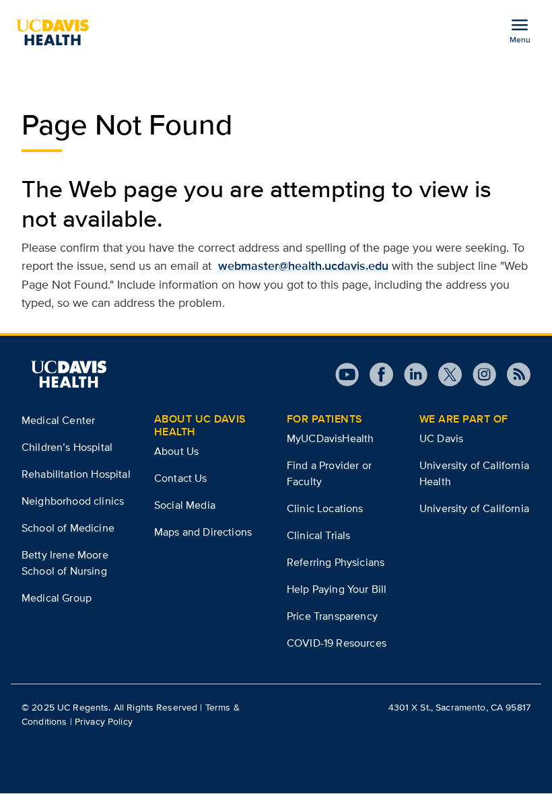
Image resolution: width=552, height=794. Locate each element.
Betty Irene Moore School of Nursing (65, 563)
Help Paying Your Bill (336, 589)
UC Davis (441, 438)
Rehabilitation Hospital (76, 474)
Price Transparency (332, 616)
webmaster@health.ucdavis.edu (303, 266)
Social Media (184, 505)
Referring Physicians (335, 562)
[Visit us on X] (444, 374)
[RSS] (513, 374)
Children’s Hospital (67, 447)
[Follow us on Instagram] (479, 374)
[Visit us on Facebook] (376, 374)
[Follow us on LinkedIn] (410, 374)
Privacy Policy (104, 721)
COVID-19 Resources (336, 643)
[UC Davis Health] (58, 32)
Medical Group (57, 598)
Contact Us (180, 478)
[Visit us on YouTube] (347, 374)
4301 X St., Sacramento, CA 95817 (459, 707)
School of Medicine (68, 528)
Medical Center (58, 420)
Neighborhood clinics (73, 501)
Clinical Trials (318, 535)
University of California (474, 508)
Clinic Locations (325, 508)
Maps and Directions (203, 532)
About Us (176, 451)
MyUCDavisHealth (330, 438)
